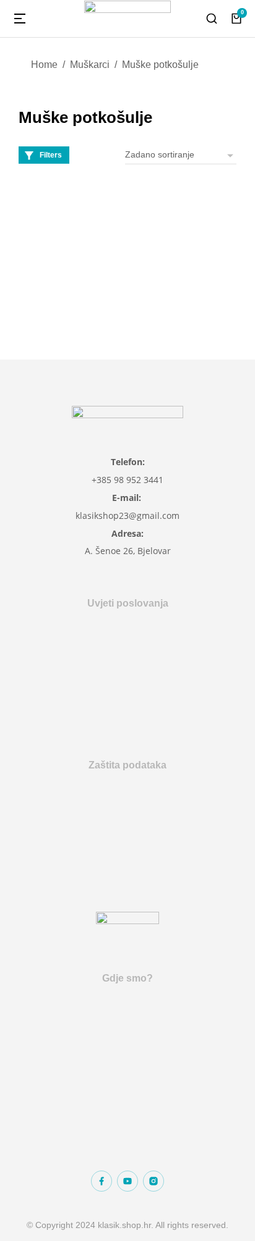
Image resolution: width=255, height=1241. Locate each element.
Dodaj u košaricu (72, 312)
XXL (30, 284)
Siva (88, 240)
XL (97, 265)
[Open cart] (236, 18)
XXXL (32, 265)
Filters (51, 155)
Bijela (32, 240)
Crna (61, 240)
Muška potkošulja (60, 198)
